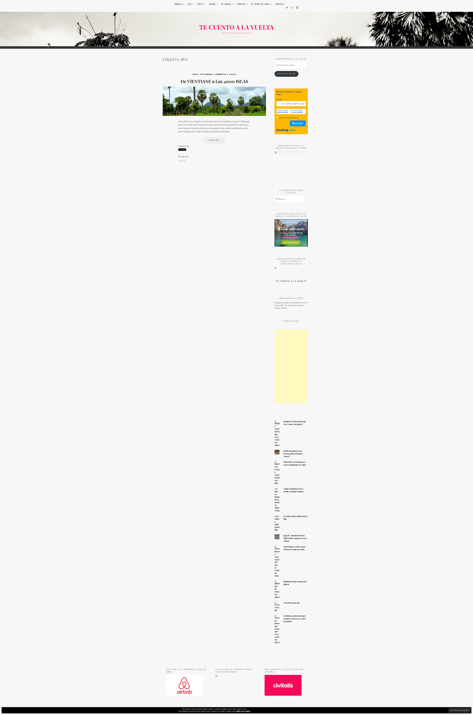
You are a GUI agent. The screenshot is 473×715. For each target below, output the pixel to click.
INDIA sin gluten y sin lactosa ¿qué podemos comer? (293, 454)
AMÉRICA (178, 4)
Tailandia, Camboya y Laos (218, 74)
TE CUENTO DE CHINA (260, 4)
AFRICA (200, 4)
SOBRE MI (241, 4)
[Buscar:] (289, 199)
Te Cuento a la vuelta (291, 281)
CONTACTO (279, 4)
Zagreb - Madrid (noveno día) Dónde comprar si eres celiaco (295, 538)
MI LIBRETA (226, 4)
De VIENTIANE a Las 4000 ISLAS (214, 81)
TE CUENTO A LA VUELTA (236, 27)
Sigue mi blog (286, 74)
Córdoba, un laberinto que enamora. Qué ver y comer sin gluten (294, 618)
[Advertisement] (291, 366)
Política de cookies (243, 711)
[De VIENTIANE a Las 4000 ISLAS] (214, 115)
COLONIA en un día (291, 603)
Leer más (217, 141)
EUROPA (212, 4)
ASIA (190, 4)
